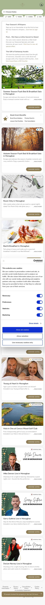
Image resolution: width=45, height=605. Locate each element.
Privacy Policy (16, 587)
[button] (22, 11)
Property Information (5, 587)
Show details (34, 323)
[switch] (40, 302)
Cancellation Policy (26, 587)
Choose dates (33, 107)
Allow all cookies (22, 330)
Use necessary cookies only (22, 343)
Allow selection (22, 336)
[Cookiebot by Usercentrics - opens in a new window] (33, 261)
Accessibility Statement (22, 590)
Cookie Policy (37, 587)
